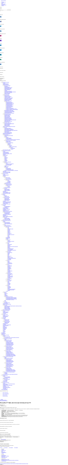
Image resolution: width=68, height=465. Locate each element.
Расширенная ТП (4, 452)
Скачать (3, 5)
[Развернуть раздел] (2, 82)
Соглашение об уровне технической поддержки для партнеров (10, 460)
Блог (2, 3)
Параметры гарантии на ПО (5, 459)
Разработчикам (4, 455)
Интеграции (3, 456)
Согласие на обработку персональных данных (6, 463)
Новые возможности (4, 457)
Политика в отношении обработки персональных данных (20, 463)
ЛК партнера (3, 4)
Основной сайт (4, 2)
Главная (2, 399)
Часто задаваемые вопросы (3, 400)
